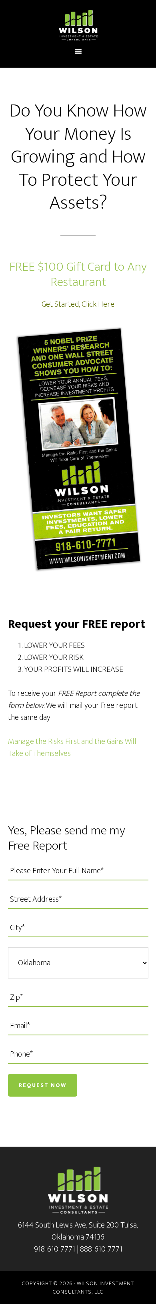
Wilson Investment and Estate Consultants (78, 25)
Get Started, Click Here (78, 304)
